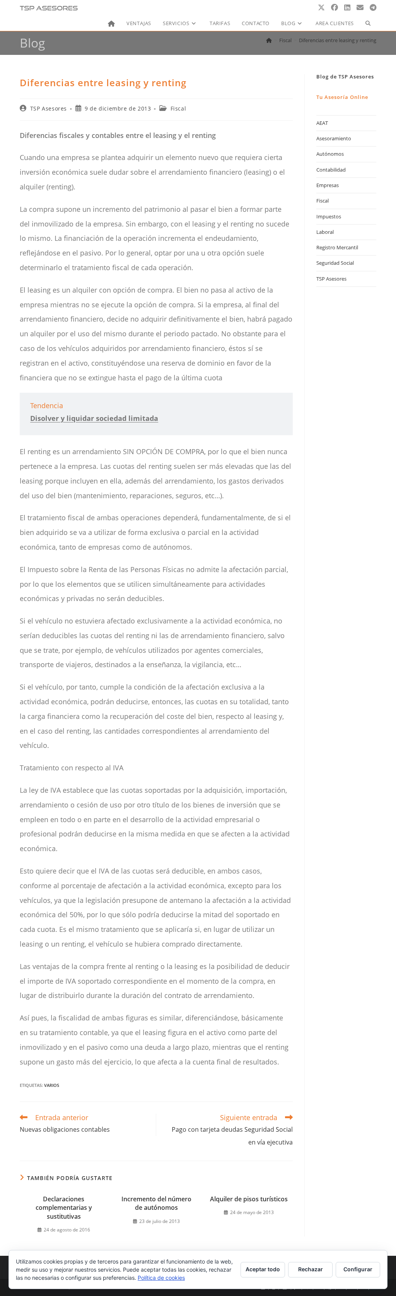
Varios (51, 1085)
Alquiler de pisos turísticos (249, 1199)
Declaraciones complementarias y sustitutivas (64, 1208)
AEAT (322, 122)
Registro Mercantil (337, 247)
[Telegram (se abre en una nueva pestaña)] (373, 7)
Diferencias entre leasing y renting (337, 40)
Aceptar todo (263, 1269)
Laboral (325, 231)
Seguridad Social (335, 262)
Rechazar (310, 1269)
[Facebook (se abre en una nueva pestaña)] (334, 7)
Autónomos (330, 153)
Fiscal (178, 108)
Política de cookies (161, 1277)
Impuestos (328, 216)
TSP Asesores (48, 108)
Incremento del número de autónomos (156, 1203)
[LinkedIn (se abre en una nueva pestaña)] (347, 7)
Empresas (327, 185)
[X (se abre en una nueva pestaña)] (321, 7)
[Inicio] (269, 40)
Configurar (357, 1269)
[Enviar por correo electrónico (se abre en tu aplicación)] (360, 7)
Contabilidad (331, 169)
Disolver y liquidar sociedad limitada (94, 418)
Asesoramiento (333, 138)
